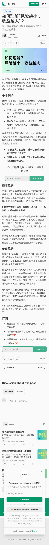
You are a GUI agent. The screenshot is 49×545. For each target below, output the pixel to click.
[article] (24, 438)
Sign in (43, 3)
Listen (43, 36)
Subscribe (34, 3)
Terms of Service (13, 518)
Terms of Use (34, 518)
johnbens (12, 34)
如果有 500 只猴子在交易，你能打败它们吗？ (18, 436)
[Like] (4, 43)
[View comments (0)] (11, 43)
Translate (8, 11)
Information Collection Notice (30, 521)
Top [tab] (5, 424)
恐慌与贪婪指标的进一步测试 (16, 451)
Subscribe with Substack (26, 509)
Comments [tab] (8, 391)
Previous (10, 368)
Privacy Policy (26, 523)
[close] (41, 472)
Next (40, 368)
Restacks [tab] (19, 391)
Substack (12, 539)
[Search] (44, 424)
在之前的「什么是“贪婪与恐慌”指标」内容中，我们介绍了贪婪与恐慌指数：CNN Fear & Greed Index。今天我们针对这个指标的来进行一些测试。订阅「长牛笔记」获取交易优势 (18, 455)
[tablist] (13, 391)
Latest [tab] (12, 424)
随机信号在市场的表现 (13, 431)
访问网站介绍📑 (31, 323)
